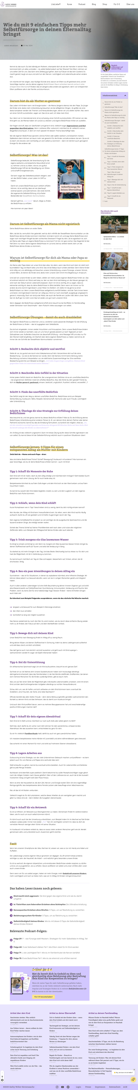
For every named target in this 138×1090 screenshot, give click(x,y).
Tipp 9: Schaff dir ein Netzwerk (114, 197)
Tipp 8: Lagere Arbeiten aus (116, 193)
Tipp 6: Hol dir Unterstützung (116, 185)
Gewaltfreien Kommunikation (34, 196)
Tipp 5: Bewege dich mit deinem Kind (115, 181)
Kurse (69, 4)
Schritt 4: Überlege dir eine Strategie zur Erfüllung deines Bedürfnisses (115, 143)
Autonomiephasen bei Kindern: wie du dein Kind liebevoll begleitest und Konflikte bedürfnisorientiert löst (26, 1039)
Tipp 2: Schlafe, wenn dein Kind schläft (115, 163)
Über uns (130, 4)
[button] (125, 95)
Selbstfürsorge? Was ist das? (114, 107)
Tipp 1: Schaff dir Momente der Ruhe (116, 157)
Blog (94, 4)
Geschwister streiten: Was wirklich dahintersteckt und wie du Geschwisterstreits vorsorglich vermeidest (26, 1020)
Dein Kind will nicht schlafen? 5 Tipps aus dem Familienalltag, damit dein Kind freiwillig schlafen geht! (106, 1033)
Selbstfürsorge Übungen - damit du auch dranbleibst (115, 122)
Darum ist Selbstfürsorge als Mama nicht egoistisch (114, 111)
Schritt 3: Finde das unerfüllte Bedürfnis (113, 137)
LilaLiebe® (56, 4)
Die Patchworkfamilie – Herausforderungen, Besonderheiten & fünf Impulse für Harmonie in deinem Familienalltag (106, 1071)
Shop (105, 4)
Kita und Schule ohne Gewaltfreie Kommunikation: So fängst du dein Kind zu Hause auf (114, 275)
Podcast (81, 4)
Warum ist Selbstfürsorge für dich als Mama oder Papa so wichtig (115, 116)
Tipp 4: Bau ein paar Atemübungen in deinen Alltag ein (115, 174)
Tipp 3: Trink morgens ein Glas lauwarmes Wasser (115, 168)
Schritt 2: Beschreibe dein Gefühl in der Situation (115, 132)
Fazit (105, 201)
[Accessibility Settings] (2, 1076)
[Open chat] (133, 1079)
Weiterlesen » (107, 243)
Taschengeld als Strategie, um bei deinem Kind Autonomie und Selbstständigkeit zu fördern (64, 1028)
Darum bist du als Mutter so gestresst (113, 103)
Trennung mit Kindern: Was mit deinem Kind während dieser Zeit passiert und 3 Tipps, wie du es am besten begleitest (106, 1060)
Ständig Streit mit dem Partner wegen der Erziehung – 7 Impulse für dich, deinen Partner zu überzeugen (64, 1039)
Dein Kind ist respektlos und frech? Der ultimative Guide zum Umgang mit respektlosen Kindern (24, 1057)
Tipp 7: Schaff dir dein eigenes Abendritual (114, 189)
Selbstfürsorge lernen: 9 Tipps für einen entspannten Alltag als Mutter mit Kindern (115, 151)
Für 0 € (117, 4)
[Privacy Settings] (2, 1080)
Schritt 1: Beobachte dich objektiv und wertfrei (115, 127)
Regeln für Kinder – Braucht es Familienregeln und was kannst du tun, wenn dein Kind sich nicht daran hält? (65, 1057)
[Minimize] (2, 1072)
